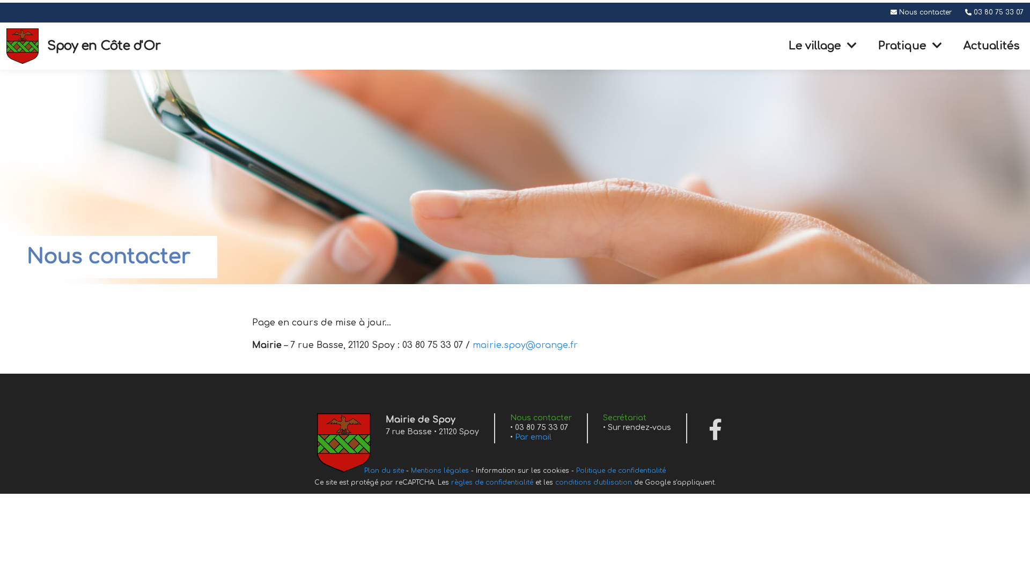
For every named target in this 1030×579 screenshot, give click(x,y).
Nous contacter (925, 12)
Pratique (903, 46)
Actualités (991, 46)
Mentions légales (440, 470)
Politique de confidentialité (621, 470)
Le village (816, 46)
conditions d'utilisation (593, 482)
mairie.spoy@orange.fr (525, 345)
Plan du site (384, 470)
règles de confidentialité (492, 482)
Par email (533, 437)
